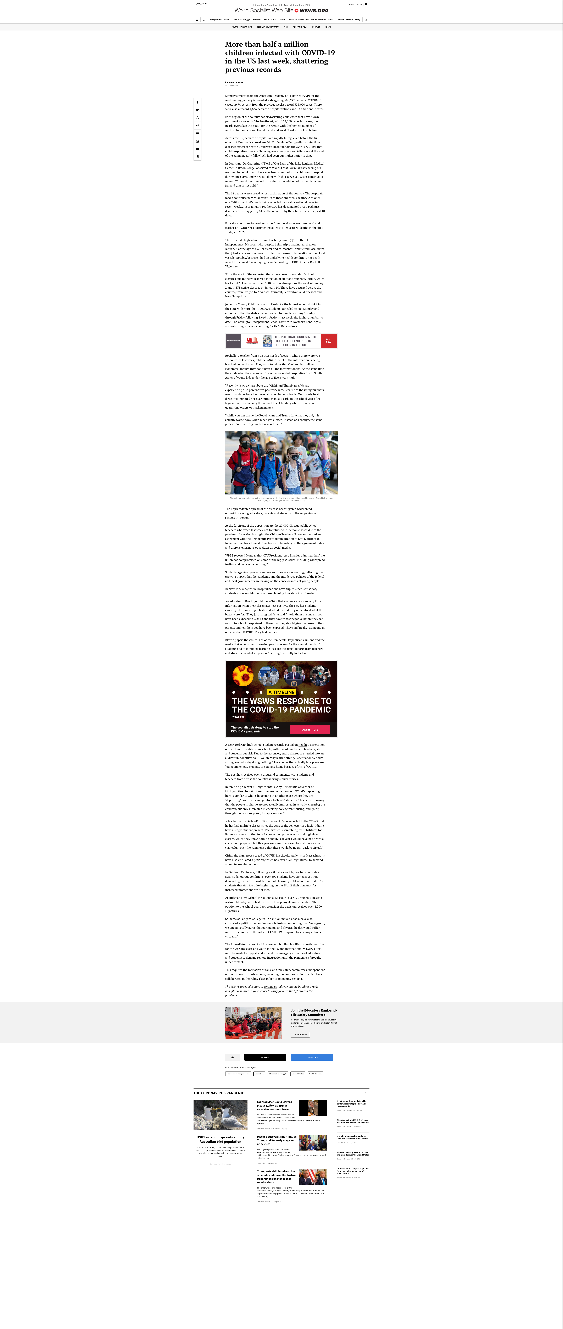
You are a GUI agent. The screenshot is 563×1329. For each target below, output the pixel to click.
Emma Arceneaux (234, 82)
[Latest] (204, 20)
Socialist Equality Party (268, 27)
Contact (350, 4)
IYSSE (286, 27)
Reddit (303, 745)
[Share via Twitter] (197, 110)
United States (298, 1074)
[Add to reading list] (197, 156)
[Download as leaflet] (197, 141)
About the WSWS (300, 27)
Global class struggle (278, 1074)
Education (259, 1074)
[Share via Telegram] (197, 125)
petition (259, 860)
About (359, 4)
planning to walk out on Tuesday (293, 593)
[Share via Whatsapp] (197, 118)
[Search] (366, 20)
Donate (328, 27)
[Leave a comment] (197, 149)
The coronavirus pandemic (238, 1074)
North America (315, 1074)
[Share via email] (197, 133)
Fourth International (242, 27)
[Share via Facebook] (197, 102)
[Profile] (366, 4)
